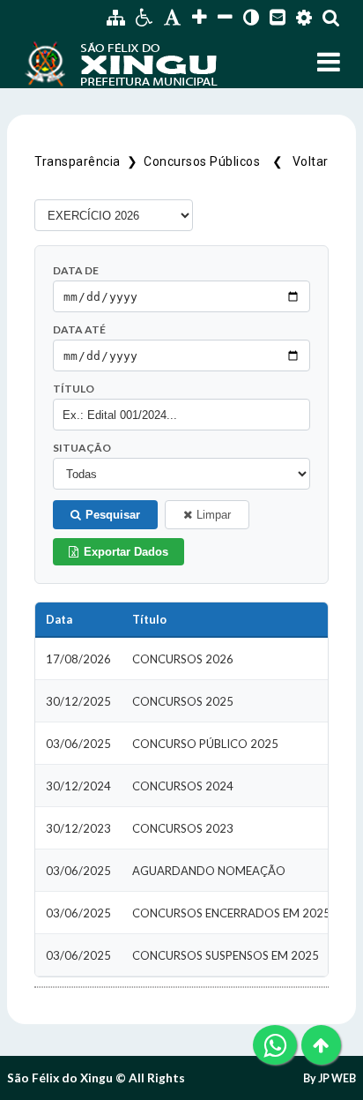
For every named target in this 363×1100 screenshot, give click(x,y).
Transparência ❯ (89, 161)
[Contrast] (251, 18)
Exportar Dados (126, 551)
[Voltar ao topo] (321, 1045)
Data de (76, 270)
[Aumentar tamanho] (199, 18)
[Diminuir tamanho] (225, 18)
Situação (82, 447)
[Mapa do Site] (115, 18)
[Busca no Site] (331, 17)
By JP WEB (329, 1078)
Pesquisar (112, 514)
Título (73, 388)
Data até (79, 329)
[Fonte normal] (173, 18)
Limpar (213, 514)
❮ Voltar (297, 161)
